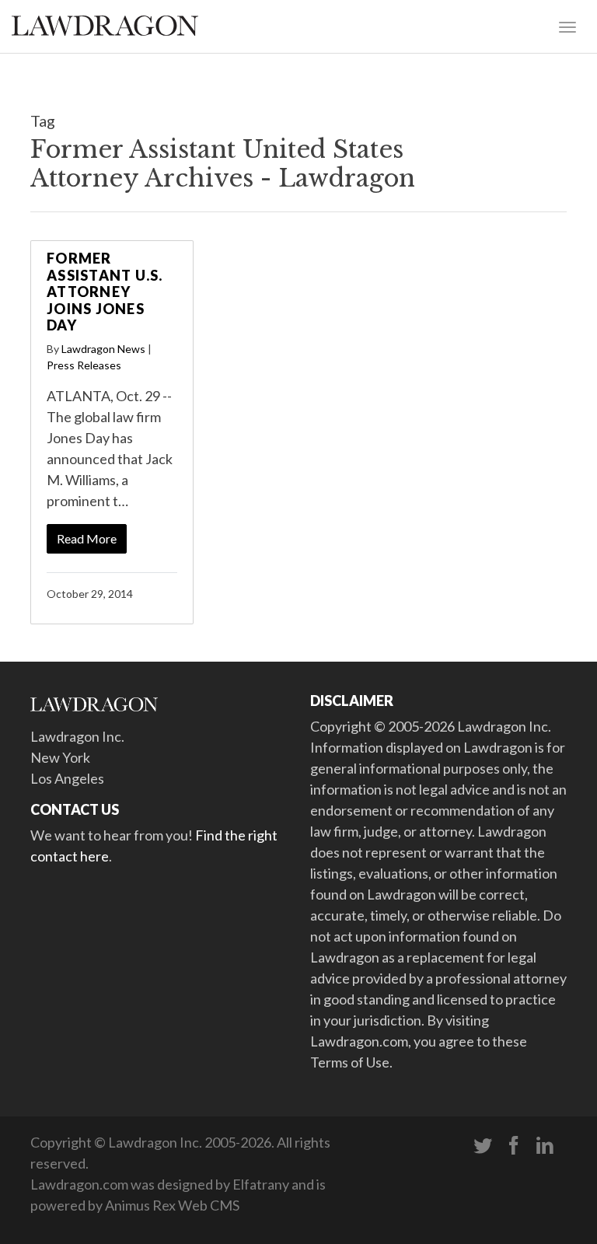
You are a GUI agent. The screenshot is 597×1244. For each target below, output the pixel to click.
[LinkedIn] (545, 1146)
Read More (87, 538)
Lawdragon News (103, 348)
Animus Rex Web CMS (172, 1205)
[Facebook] (513, 1146)
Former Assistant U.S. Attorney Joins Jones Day (105, 292)
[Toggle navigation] (567, 26)
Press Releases (84, 365)
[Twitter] (482, 1146)
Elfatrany (260, 1184)
